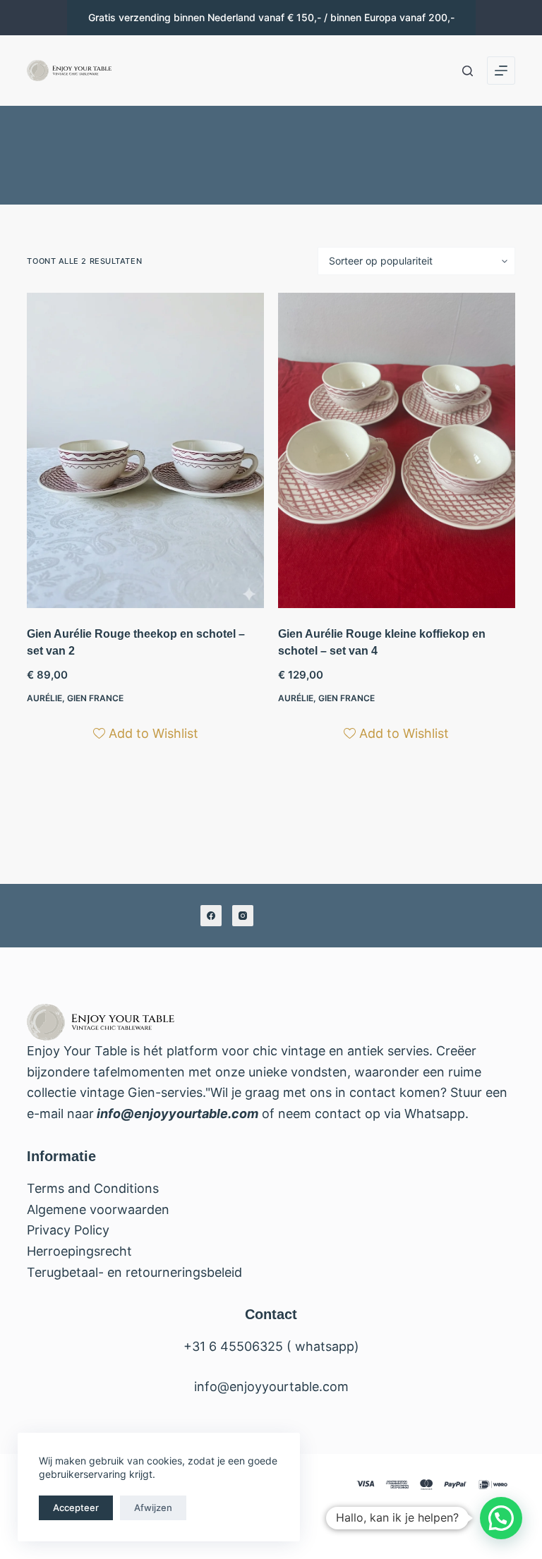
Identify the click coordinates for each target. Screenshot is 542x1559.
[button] (501, 1518)
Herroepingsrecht (79, 1251)
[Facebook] (211, 915)
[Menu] (501, 70)
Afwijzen (153, 1507)
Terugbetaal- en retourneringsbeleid (134, 1272)
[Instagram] (242, 915)
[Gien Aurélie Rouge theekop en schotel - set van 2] (145, 450)
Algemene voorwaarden (98, 1209)
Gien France (95, 698)
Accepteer (76, 1507)
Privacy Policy (68, 1230)
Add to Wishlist (153, 733)
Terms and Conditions (93, 1188)
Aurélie (44, 698)
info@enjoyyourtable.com (176, 1113)
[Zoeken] (467, 71)
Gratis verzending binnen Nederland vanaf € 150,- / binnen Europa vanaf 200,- (271, 17)
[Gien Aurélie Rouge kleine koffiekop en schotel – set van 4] (396, 450)
